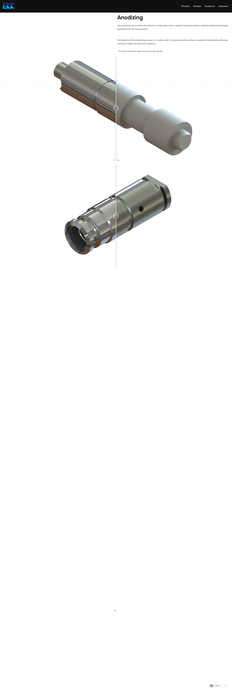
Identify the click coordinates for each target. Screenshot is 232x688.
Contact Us (210, 6)
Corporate (223, 6)
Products (185, 6)
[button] (3, 162)
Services (197, 6)
